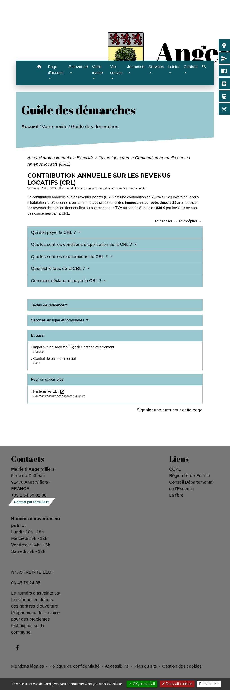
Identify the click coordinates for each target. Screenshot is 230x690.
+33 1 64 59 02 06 (28, 495)
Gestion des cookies (182, 666)
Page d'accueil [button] (55, 70)
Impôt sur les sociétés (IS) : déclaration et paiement (73, 347)
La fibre (176, 495)
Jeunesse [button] (135, 67)
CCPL (175, 469)
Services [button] (156, 67)
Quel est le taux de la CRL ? (58, 268)
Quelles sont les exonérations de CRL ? (70, 256)
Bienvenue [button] (78, 67)
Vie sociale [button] (116, 70)
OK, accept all (143, 684)
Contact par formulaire (31, 502)
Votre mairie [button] (97, 70)
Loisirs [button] (173, 67)
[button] (39, 67)
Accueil (29, 126)
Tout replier (166, 221)
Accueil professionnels (49, 157)
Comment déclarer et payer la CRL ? (67, 280)
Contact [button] (190, 67)
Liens (179, 459)
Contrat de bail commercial (54, 358)
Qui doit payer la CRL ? (54, 232)
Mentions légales (27, 666)
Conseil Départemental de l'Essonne (191, 485)
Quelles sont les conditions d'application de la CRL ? (82, 244)
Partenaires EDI (49, 391)
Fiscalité (85, 157)
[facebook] (17, 648)
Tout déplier (191, 221)
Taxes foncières (114, 157)
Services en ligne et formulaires (58, 320)
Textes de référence (47, 305)
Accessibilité (117, 666)
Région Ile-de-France (189, 475)
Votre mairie (54, 126)
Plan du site (145, 666)
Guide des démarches (94, 126)
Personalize (208, 684)
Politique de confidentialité (74, 666)
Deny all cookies (178, 684)
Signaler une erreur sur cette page (170, 409)
